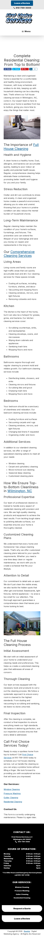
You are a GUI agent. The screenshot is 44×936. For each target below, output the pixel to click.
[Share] (30, 69)
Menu (28, 31)
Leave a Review (22, 918)
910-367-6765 (23, 875)
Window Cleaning (12, 789)
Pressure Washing (12, 793)
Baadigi (27, 931)
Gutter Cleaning (11, 797)
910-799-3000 (23, 8)
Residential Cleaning (13, 801)
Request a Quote (22, 908)
